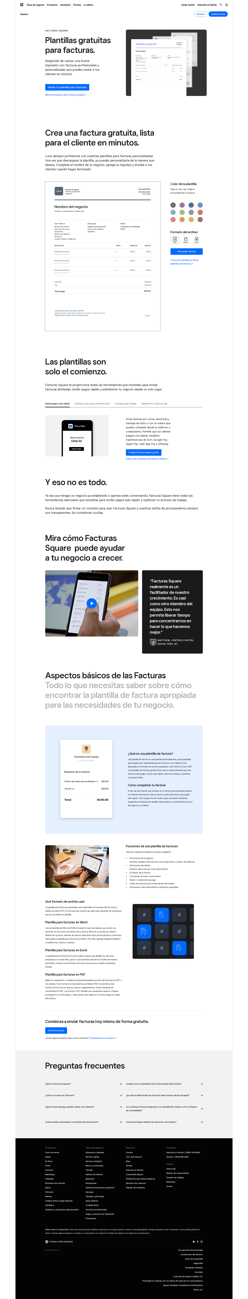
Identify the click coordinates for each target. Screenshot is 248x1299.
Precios (129, 1152)
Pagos (48, 1157)
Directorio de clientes (55, 1183)
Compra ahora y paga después (59, 1201)
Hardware (49, 1205)
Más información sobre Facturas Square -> (66, 95)
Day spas (90, 1192)
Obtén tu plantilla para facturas (67, 87)
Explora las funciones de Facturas (146, 459)
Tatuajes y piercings (95, 1196)
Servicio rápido (92, 1157)
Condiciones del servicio (191, 1254)
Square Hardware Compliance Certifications (183, 1285)
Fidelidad (49, 1179)
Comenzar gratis (56, 1030)
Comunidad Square (134, 1174)
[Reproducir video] (92, 603)
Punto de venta (52, 1152)
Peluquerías (91, 1183)
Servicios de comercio (136, 1183)
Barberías (90, 1179)
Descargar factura (187, 251)
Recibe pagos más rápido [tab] (57, 403)
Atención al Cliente (134, 1170)
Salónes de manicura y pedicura (100, 1188)
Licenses (199, 1272)
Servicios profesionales (96, 1210)
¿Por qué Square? (134, 1157)
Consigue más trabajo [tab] (125, 403)
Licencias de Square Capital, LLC (188, 1276)
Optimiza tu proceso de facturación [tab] (92, 403)
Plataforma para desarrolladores (140, 1179)
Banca (48, 1188)
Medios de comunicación (177, 1173)
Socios (169, 1186)
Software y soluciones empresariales (62, 1210)
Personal (49, 1192)
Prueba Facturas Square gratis (144, 452)
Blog (128, 1161)
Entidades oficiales (194, 1268)
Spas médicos (92, 1201)
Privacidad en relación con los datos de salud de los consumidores (172, 1281)
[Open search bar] (221, 5)
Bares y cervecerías (94, 1166)
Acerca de (171, 1169)
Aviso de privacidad (194, 1259)
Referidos (170, 1182)
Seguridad (198, 1263)
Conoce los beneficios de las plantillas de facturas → (184, 262)
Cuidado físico (92, 1205)
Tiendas (89, 1170)
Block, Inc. (198, 1290)
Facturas (49, 1170)
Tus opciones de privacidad (190, 1250)
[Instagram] (201, 1242)
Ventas (129, 1166)
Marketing (50, 1174)
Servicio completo (94, 1161)
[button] (83, 1085)
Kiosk (47, 1166)
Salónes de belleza (94, 1174)
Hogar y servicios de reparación (100, 1214)
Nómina (48, 1196)
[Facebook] (197, 1242)
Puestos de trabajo (175, 1178)
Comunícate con (102, 1038)
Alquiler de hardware (135, 1188)
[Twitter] (193, 1242)
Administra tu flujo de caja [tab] (154, 403)
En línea (48, 1161)
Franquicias (91, 1218)
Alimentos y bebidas (95, 1152)
